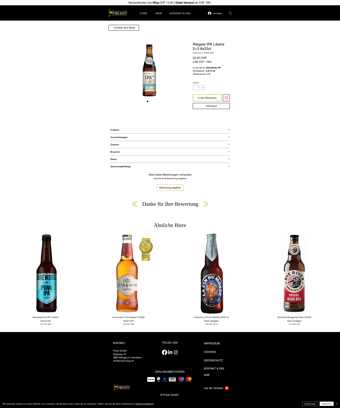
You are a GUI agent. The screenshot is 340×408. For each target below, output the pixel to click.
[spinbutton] (198, 87)
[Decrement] (194, 87)
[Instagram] (175, 352)
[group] (170, 279)
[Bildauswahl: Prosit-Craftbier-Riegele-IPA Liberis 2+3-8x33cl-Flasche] (147, 101)
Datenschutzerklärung (144, 403)
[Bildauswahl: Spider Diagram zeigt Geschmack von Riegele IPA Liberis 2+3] (150, 101)
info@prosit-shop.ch (123, 360)
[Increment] (203, 87)
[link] (230, 13)
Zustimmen (326, 403)
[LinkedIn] (170, 352)
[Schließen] (336, 404)
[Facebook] (164, 352)
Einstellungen (310, 403)
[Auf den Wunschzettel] (226, 97)
